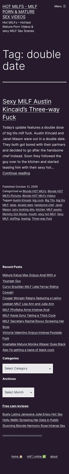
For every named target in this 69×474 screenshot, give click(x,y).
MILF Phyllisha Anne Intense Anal (26, 309)
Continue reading (16, 173)
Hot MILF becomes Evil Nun (33, 435)
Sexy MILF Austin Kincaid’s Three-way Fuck (31, 109)
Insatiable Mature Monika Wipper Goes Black (34, 344)
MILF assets (54, 209)
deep (13, 205)
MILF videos (18, 435)
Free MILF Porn (22, 435)
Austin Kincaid (22, 200)
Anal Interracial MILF (13, 435)
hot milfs (9, 435)
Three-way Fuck (42, 218)
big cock (38, 200)
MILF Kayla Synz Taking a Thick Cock (29, 315)
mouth (33, 214)
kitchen (40, 209)
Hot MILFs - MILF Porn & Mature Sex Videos (20, 11)
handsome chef (44, 205)
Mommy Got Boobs (15, 214)
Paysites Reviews (26, 435)
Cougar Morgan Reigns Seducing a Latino (32, 298)
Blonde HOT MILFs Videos (38, 195)
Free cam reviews (15, 406)
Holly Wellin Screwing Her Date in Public (31, 420)
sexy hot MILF (47, 214)
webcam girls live (39, 435)
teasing (25, 218)
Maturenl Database (5, 435)
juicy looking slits (23, 209)
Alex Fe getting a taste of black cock (28, 350)
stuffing (15, 218)
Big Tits (50, 200)
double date (25, 205)
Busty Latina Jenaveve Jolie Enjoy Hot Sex (33, 414)
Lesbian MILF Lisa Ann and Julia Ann (28, 304)
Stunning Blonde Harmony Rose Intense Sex (34, 425)
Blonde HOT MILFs (34, 191)
